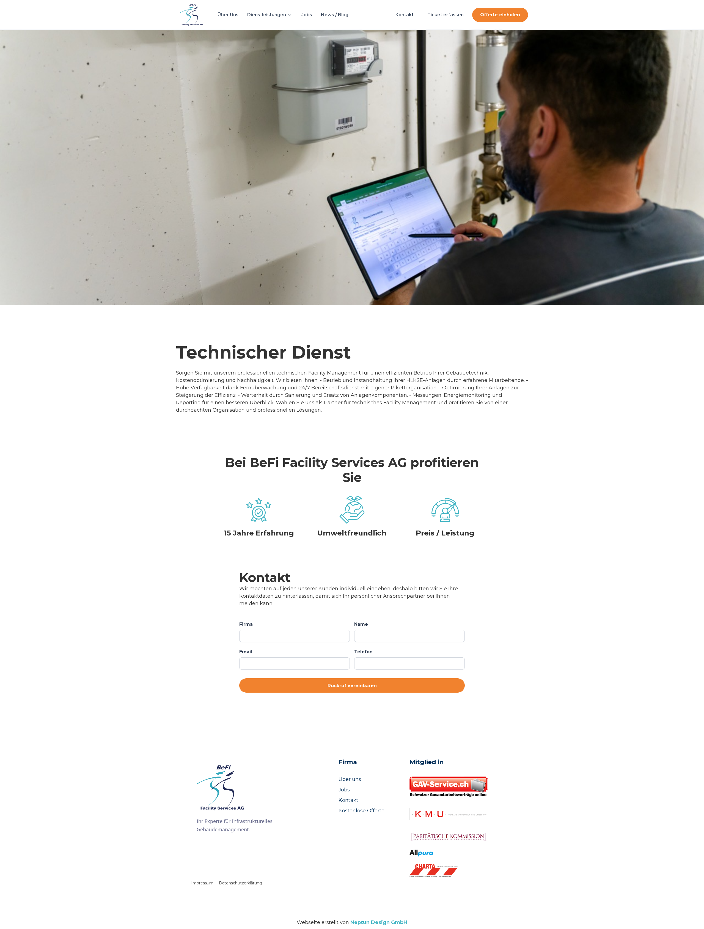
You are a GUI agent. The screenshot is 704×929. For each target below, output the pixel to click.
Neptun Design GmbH (378, 922)
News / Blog (334, 14)
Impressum (202, 883)
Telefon (363, 651)
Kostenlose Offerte (361, 811)
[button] (270, 14)
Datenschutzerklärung (240, 883)
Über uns (350, 779)
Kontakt (348, 800)
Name (361, 624)
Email (245, 651)
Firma (246, 624)
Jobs (306, 14)
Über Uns (228, 14)
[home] (191, 14)
